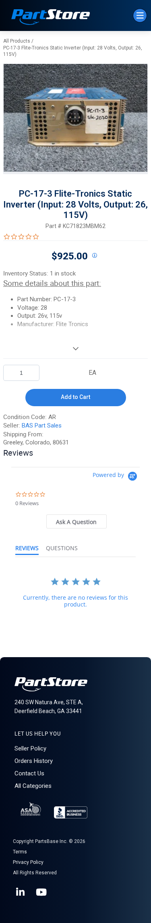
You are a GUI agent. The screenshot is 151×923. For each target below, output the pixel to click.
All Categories (33, 785)
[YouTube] (42, 892)
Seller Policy (30, 748)
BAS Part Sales (42, 425)
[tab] (76, 521)
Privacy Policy (28, 862)
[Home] (50, 18)
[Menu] (140, 15)
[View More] (75, 348)
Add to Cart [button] (75, 397)
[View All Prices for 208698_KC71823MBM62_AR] (94, 255)
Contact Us (29, 773)
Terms (20, 852)
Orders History (33, 761)
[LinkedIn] (21, 892)
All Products (16, 41)
